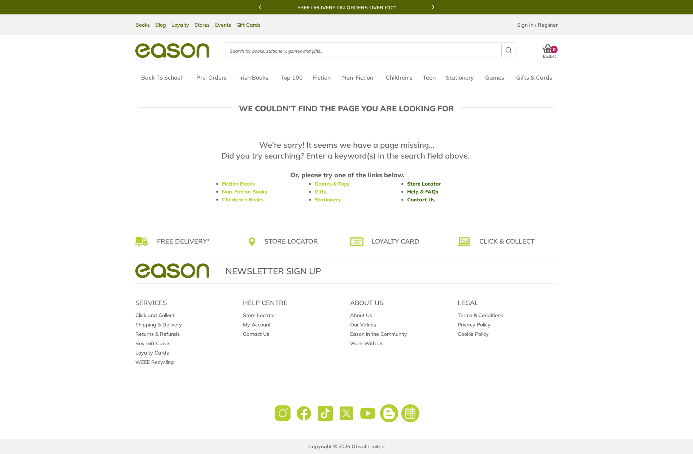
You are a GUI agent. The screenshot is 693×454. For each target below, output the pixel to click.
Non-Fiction (357, 77)
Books (142, 25)
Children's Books (242, 199)
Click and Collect (154, 315)
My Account (257, 324)
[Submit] (508, 50)
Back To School (161, 77)
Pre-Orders (211, 77)
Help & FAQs (422, 191)
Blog (160, 25)
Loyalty (180, 25)
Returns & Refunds (157, 334)
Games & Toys (332, 184)
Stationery (460, 77)
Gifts (320, 191)
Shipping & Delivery (158, 324)
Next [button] (433, 6)
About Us (361, 315)
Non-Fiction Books (244, 191)
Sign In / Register (537, 25)
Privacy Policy (474, 324)
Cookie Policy (473, 334)
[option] (346, 7)
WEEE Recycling (154, 362)
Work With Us (366, 343)
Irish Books (254, 77)
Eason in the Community (378, 334)
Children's (399, 77)
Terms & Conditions (480, 315)
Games (494, 77)
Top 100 (291, 77)
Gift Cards (248, 25)
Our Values (363, 324)
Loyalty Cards (152, 353)
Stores (202, 25)
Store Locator (424, 184)
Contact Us (421, 199)
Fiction (322, 77)
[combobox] (370, 50)
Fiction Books (238, 184)
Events (223, 25)
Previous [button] (259, 6)
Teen (429, 77)
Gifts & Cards (534, 77)
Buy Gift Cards (152, 343)
